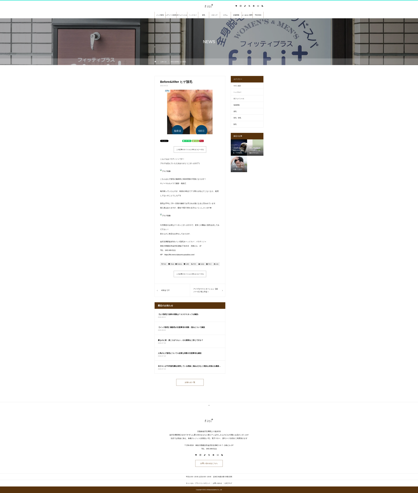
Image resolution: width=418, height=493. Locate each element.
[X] (249, 6)
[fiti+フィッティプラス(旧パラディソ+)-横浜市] (209, 5)
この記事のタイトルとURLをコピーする (190, 149)
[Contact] (258, 6)
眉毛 (203, 15)
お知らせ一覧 (190, 382)
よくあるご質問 (247, 15)
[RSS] (262, 6)
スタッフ (214, 15)
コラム (225, 15)
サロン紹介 (237, 86)
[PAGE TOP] (209, 405)
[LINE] (236, 6)
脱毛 (235, 124)
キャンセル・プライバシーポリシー (198, 483)
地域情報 (236, 105)
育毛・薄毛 (237, 118)
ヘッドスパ (192, 15)
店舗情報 (236, 15)
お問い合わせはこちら (209, 463)
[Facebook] (254, 6)
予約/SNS (258, 15)
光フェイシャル (181, 15)
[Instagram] (240, 6)
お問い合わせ (217, 483)
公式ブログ (228, 483)
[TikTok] (245, 6)
